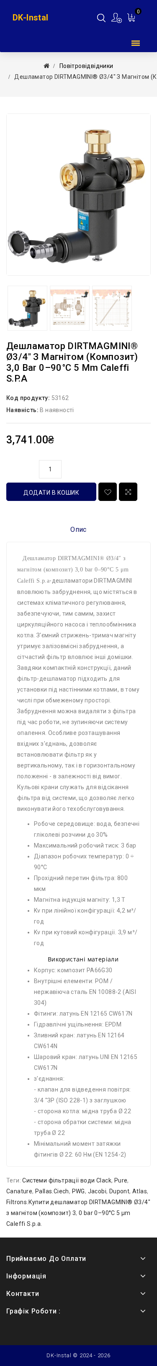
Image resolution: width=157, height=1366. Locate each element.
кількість (20, 468)
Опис (78, 529)
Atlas (139, 1191)
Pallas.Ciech (52, 1191)
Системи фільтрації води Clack (66, 1180)
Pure (121, 1180)
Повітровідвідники (86, 66)
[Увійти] (117, 17)
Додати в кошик (51, 492)
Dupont (119, 1191)
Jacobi (97, 1191)
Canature (19, 1191)
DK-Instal (31, 18)
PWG (78, 1191)
